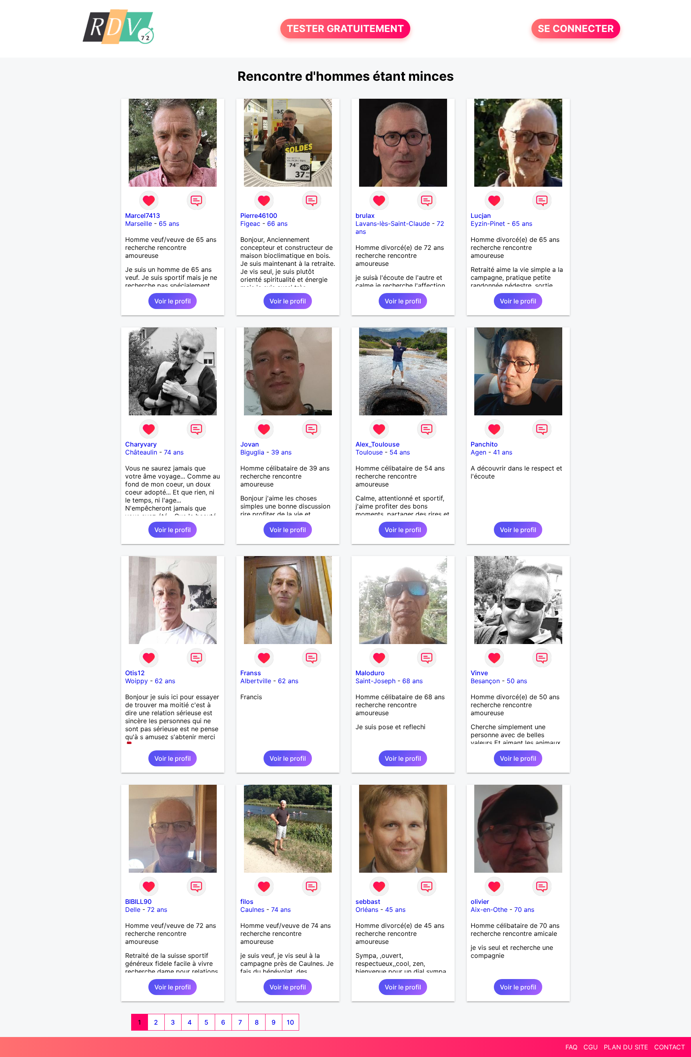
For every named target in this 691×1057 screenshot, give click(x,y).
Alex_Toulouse (377, 444)
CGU (590, 1047)
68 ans (412, 681)
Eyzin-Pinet (488, 223)
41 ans (502, 452)
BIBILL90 (138, 901)
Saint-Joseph (375, 681)
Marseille (138, 223)
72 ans (157, 909)
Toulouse (369, 452)
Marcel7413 (142, 215)
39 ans (281, 452)
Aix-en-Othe (489, 909)
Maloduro (370, 673)
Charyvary (141, 444)
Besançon (485, 681)
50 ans (517, 681)
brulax (365, 215)
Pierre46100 (258, 215)
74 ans (174, 452)
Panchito (484, 444)
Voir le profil (172, 301)
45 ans (395, 909)
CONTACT (669, 1047)
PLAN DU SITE (626, 1047)
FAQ (571, 1047)
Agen (478, 452)
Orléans (366, 909)
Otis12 (135, 673)
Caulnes (252, 909)
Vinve (479, 673)
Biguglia (252, 452)
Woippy (136, 681)
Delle (132, 909)
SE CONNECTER (576, 28)
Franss (250, 673)
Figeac (250, 223)
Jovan (249, 444)
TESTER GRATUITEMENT (345, 28)
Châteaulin (141, 452)
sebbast (367, 901)
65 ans (169, 223)
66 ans (277, 223)
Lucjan (481, 215)
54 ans (399, 452)
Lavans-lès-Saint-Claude (392, 223)
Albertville (255, 681)
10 (290, 1022)
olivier (480, 901)
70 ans (524, 909)
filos (247, 901)
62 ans (165, 681)
